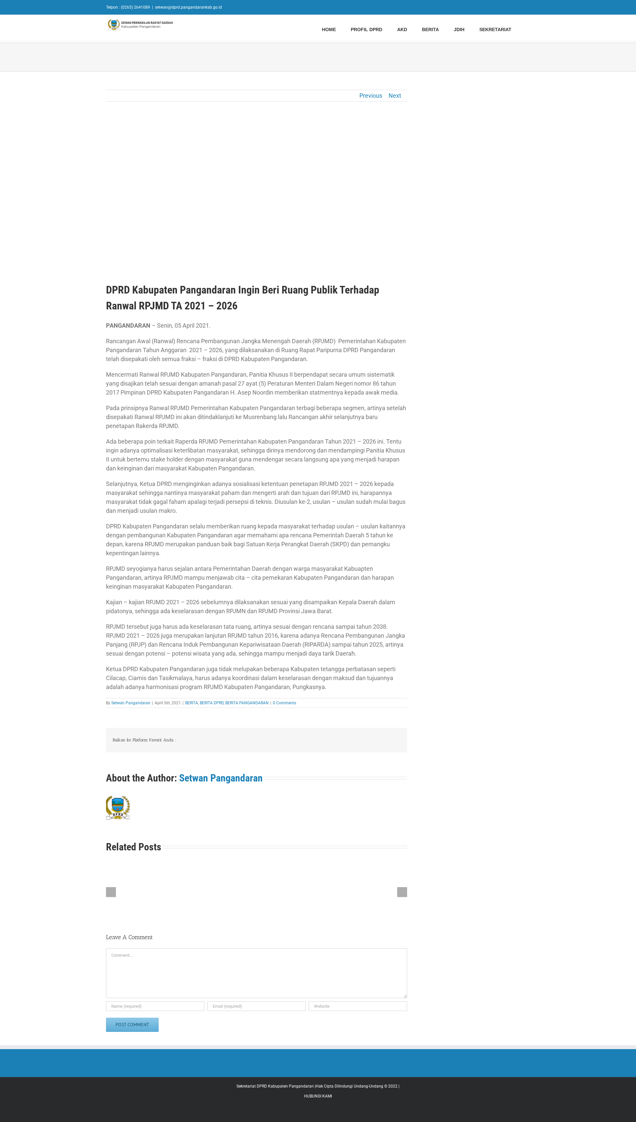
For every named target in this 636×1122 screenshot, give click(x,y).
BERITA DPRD (212, 703)
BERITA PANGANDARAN (247, 703)
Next (395, 95)
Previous (370, 95)
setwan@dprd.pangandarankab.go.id (188, 7)
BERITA (191, 703)
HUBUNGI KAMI (318, 1096)
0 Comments (284, 703)
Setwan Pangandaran (130, 703)
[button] (528, 29)
